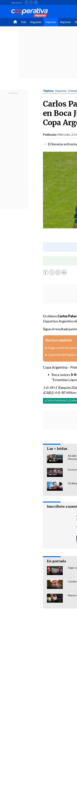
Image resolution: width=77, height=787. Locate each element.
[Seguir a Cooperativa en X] (31, 2)
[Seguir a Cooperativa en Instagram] (36, 2)
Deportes (51, 22)
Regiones (65, 22)
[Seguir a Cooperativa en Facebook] (26, 2)
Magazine (35, 22)
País (23, 22)
